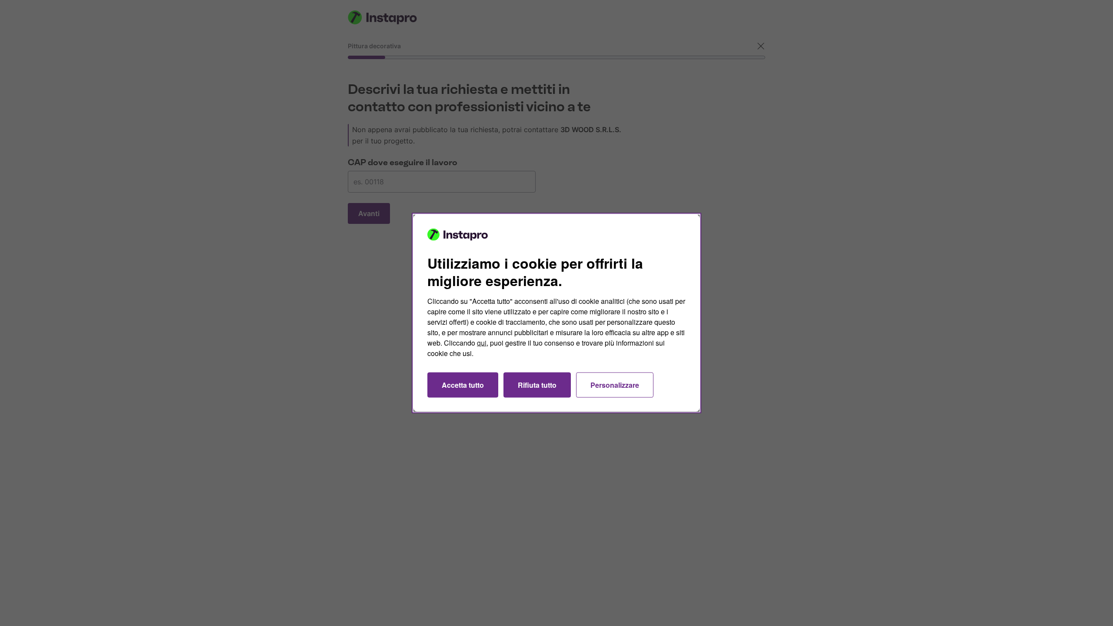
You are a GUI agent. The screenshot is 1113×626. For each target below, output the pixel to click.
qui (482, 343)
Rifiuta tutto (537, 385)
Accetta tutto (463, 385)
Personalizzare (614, 385)
